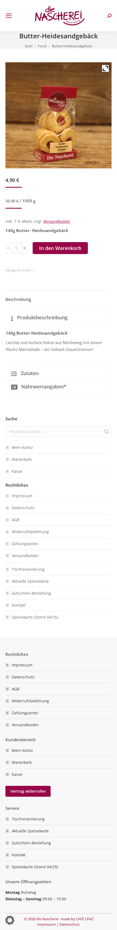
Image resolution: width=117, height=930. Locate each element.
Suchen (106, 431)
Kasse (17, 471)
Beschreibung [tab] (18, 299)
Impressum (22, 495)
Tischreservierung (28, 569)
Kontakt (19, 605)
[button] (10, 920)
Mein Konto (22, 447)
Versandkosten (56, 221)
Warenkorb (22, 459)
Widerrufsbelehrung (30, 531)
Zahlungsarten (25, 543)
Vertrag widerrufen (28, 791)
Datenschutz (23, 507)
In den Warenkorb (60, 248)
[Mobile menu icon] (8, 16)
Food (27, 270)
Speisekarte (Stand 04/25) (35, 617)
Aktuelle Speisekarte (30, 581)
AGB (15, 519)
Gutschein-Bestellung (31, 593)
